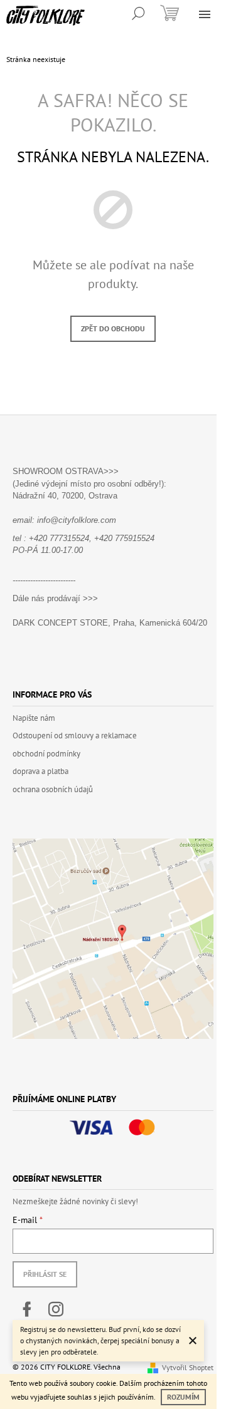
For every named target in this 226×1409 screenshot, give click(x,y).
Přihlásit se (45, 1274)
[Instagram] (55, 1309)
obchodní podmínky (46, 753)
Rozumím (183, 1396)
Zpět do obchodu (113, 328)
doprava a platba (40, 771)
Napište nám (34, 718)
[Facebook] (27, 1309)
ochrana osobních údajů (53, 789)
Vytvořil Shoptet (187, 1367)
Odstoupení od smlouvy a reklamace (75, 735)
